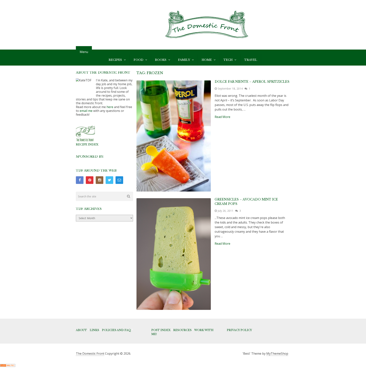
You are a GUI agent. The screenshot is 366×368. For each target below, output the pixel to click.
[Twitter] (109, 180)
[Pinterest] (89, 180)
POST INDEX (160, 330)
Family (184, 60)
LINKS (94, 330)
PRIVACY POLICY (239, 330)
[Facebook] (79, 180)
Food (138, 60)
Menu (84, 52)
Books (160, 60)
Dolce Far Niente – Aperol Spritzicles (252, 81)
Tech (228, 60)
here (110, 107)
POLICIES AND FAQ (116, 330)
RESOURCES (182, 330)
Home (207, 60)
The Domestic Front (90, 353)
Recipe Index (87, 144)
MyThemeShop (277, 353)
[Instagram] (99, 180)
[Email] (119, 180)
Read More (222, 116)
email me (86, 111)
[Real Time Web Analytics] (7, 366)
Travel (250, 60)
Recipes (115, 60)
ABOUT (81, 330)
